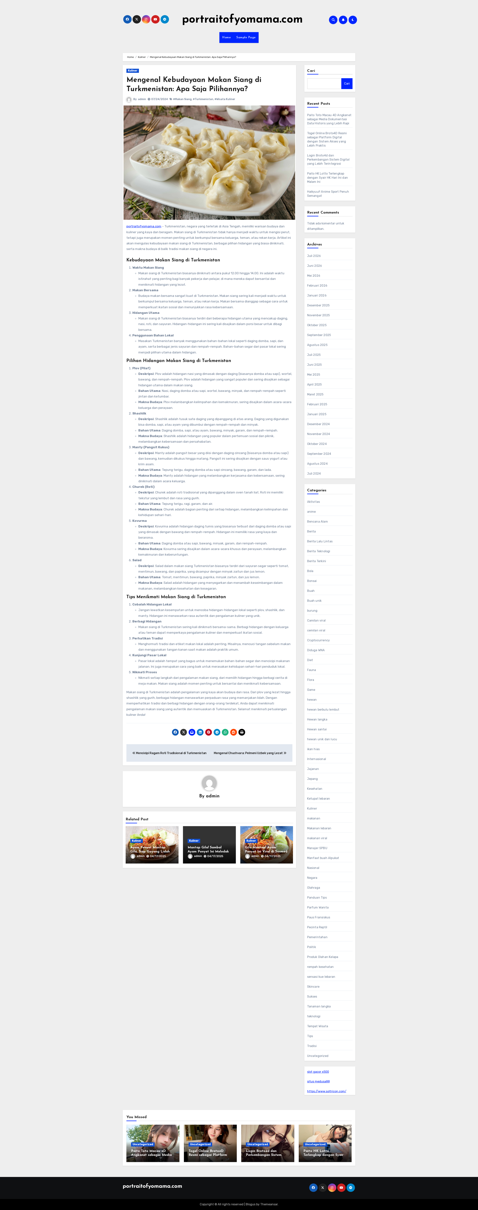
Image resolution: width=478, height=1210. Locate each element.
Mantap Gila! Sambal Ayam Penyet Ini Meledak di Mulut (208, 851)
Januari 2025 (316, 414)
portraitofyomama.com (242, 19)
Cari (311, 71)
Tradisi (312, 1046)
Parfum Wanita (318, 907)
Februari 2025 (317, 404)
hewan (312, 699)
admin (142, 99)
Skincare (313, 986)
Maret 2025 (315, 394)
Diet (310, 660)
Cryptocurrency (318, 640)
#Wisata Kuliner (225, 99)
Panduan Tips (317, 897)
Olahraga (313, 887)
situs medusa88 (318, 1081)
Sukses (312, 996)
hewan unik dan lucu (322, 739)
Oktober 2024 (317, 444)
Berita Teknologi (318, 551)
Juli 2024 (314, 473)
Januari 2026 (317, 295)
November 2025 (318, 315)
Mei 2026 (313, 275)
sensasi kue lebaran (321, 976)
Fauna (311, 670)
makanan (313, 818)
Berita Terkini (316, 561)
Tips (310, 1036)
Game (311, 690)
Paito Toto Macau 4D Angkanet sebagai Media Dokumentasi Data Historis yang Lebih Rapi (329, 119)
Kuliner (132, 70)
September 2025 (319, 335)
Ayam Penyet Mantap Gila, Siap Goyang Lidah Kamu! (150, 851)
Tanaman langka (319, 1006)
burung (312, 610)
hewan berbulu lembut (323, 709)
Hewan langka (317, 719)
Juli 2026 (314, 256)
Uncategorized (318, 1056)
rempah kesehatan (320, 967)
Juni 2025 (314, 364)
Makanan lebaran (319, 828)
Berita (311, 531)
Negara (312, 878)
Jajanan (313, 769)
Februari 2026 (317, 285)
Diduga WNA (316, 650)
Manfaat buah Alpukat (323, 858)
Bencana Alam (317, 521)
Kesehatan (314, 788)
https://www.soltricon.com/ (326, 1091)
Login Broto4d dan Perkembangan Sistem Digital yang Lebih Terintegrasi (328, 159)
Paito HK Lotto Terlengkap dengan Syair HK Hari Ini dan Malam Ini (327, 178)
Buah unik (314, 600)
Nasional (313, 868)
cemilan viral (316, 630)
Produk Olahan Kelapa (322, 957)
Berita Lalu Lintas (320, 541)
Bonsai (312, 581)
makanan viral (317, 838)
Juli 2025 (314, 355)
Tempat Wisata (317, 1026)
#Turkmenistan (203, 99)
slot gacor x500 (318, 1072)
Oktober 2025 (317, 325)
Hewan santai (317, 729)
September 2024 (319, 454)
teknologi (314, 1016)
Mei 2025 (313, 374)
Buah (311, 591)
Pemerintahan (317, 937)
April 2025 (314, 384)
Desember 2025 (318, 305)
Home (226, 37)
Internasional (316, 759)
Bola (310, 571)
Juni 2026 (314, 266)
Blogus (250, 1204)
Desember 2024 (318, 424)
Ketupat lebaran (318, 798)
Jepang (312, 779)
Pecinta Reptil (317, 927)
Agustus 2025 (317, 345)
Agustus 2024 (317, 463)
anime (311, 511)
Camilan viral (316, 620)
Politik (311, 947)
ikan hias (313, 749)
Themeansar (269, 1204)
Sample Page (246, 37)
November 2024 (318, 434)
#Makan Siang (182, 99)
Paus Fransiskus (318, 917)
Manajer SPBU (317, 848)
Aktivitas (313, 502)
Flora (310, 680)
